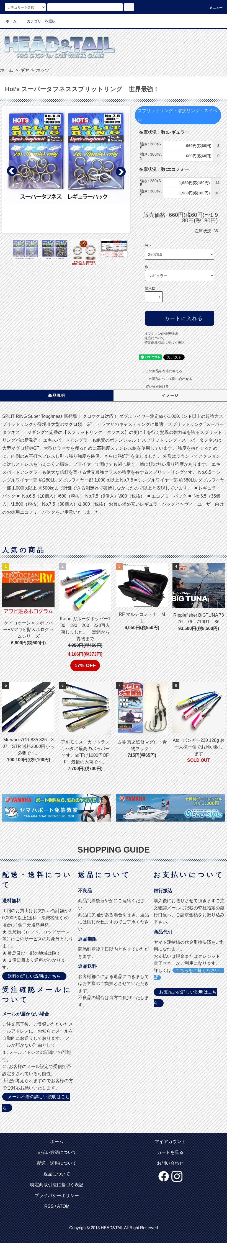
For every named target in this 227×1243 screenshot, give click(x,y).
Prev (12, 171)
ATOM (63, 1206)
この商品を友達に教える (164, 371)
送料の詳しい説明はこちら (34, 976)
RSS (49, 1206)
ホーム (11, 21)
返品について (154, 338)
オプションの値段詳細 (161, 334)
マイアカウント (170, 1141)
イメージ (170, 395)
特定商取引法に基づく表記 (164, 342)
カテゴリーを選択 (41, 21)
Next (120, 171)
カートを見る (170, 1152)
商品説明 (56, 395)
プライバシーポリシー (57, 1195)
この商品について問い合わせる (169, 379)
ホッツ (42, 70)
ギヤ (24, 70)
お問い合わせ (170, 1163)
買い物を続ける (157, 386)
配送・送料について (57, 1163)
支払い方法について (57, 1152)
